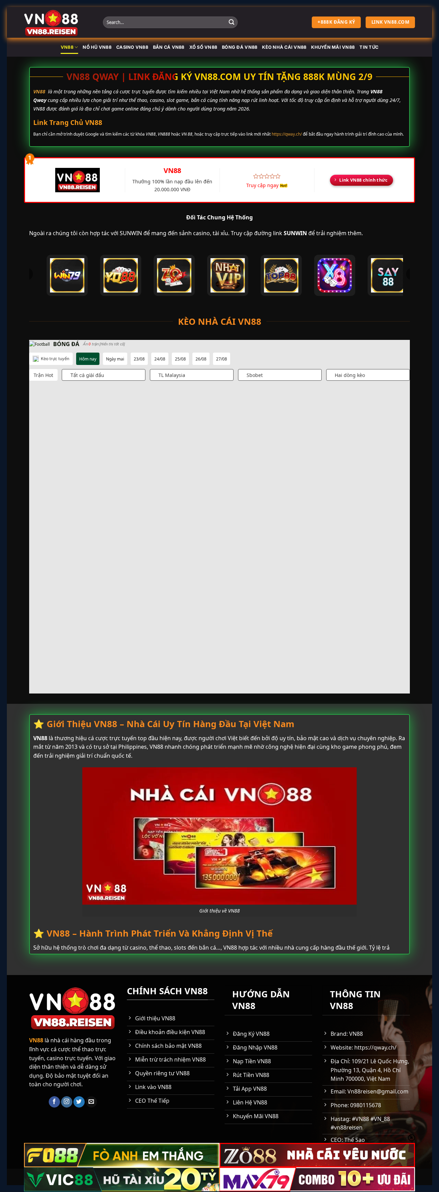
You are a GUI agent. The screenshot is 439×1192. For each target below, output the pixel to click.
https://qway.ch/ (287, 134)
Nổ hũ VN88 (97, 47)
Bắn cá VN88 (169, 47)
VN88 (67, 47)
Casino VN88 (132, 47)
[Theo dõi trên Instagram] (66, 1102)
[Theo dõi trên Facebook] (54, 1102)
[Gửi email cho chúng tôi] (91, 1102)
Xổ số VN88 (203, 47)
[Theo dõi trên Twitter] (79, 1102)
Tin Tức (368, 47)
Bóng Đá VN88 (239, 47)
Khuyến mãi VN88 (333, 47)
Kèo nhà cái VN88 (284, 47)
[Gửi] (231, 22)
